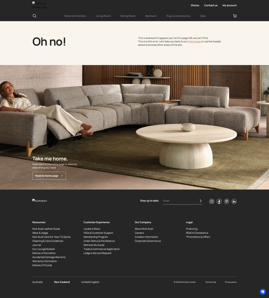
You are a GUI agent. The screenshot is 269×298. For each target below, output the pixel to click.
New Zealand (62, 282)
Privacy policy (231, 282)
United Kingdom (90, 282)
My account (230, 5)
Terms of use (210, 282)
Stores (195, 5)
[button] (263, 292)
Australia (37, 282)
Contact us (211, 5)
